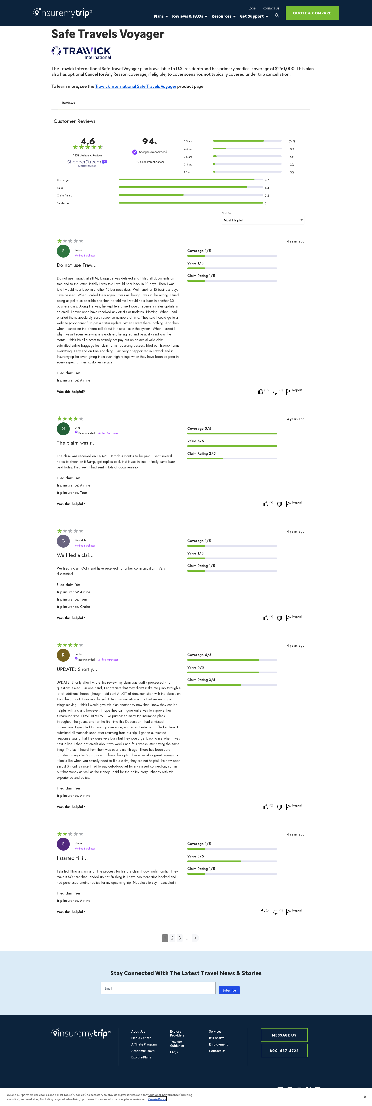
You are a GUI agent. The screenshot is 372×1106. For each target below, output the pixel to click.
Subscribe (229, 990)
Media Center (141, 1037)
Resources (221, 16)
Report (297, 390)
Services (215, 1031)
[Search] (277, 16)
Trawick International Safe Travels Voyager (135, 86)
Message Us (284, 1034)
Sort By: (227, 213)
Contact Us (271, 8)
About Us (138, 1031)
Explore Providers (177, 1033)
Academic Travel (143, 1050)
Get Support (252, 16)
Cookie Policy (157, 1099)
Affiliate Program (144, 1044)
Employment (218, 1044)
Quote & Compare (312, 12)
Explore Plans (141, 1057)
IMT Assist (216, 1037)
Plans (159, 16)
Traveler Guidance (177, 1043)
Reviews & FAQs (187, 16)
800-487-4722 (284, 1050)
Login (252, 8)
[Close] (365, 1096)
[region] (186, 1097)
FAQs (174, 1052)
